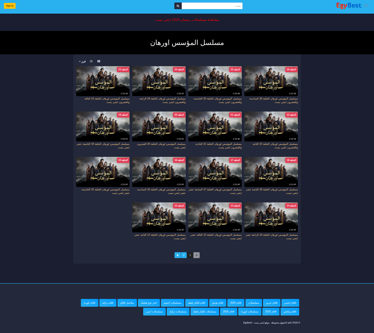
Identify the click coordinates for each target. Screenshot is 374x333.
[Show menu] (366, 5)
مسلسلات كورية (249, 311)
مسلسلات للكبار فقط (204, 311)
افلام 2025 (271, 311)
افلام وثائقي (289, 311)
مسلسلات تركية (178, 311)
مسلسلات (253, 302)
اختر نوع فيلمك (149, 302)
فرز (83, 61)
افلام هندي (217, 302)
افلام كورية (89, 302)
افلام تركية (108, 302)
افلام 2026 (228, 311)
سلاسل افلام (127, 302)
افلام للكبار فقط (196, 302)
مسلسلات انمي (154, 311)
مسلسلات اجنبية (172, 302)
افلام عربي (272, 302)
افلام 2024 (236, 302)
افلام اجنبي (290, 302)
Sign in (9, 5)
